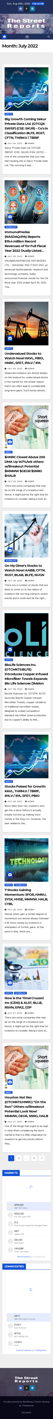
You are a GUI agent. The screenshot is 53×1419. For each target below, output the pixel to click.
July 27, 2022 (15, 1013)
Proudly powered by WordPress (18, 1402)
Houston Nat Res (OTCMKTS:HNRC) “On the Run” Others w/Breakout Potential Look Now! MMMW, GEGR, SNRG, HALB (26, 1106)
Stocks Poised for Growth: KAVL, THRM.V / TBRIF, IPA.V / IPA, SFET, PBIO (25, 791)
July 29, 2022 (15, 143)
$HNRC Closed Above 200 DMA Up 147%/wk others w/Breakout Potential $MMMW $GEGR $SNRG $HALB (25, 466)
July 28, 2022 (15, 581)
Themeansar (28, 1405)
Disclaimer (26, 1412)
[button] (49, 36)
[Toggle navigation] (27, 37)
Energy (8, 452)
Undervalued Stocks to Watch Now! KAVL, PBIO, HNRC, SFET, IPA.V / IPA (24, 358)
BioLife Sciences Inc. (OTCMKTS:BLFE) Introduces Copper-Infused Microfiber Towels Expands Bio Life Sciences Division (26, 674)
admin (31, 143)
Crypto (8, 114)
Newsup (46, 1402)
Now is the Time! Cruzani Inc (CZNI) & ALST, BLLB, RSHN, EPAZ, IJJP (24, 1002)
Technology (10, 227)
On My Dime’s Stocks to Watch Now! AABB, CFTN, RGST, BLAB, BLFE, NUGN (25, 570)
